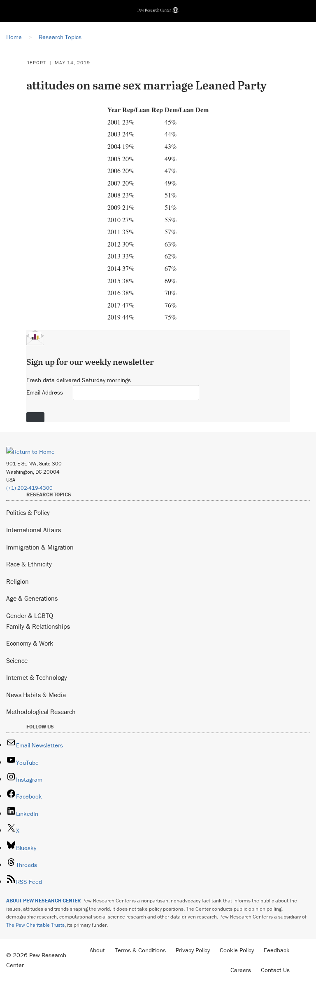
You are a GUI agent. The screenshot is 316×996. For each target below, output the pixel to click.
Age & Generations (32, 598)
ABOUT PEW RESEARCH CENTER (43, 900)
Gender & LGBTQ (29, 615)
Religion (17, 581)
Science (17, 660)
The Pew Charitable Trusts (35, 924)
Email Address (44, 392)
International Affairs (33, 530)
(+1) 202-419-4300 (29, 487)
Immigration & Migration (40, 547)
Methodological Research (41, 711)
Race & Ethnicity (29, 564)
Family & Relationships (38, 626)
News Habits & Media (36, 695)
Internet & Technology (36, 677)
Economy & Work (29, 643)
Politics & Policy (28, 512)
